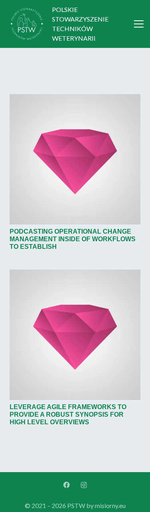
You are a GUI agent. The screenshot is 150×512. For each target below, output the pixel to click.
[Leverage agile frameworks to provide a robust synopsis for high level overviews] (75, 273)
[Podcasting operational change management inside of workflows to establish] (75, 98)
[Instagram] (84, 485)
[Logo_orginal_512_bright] (27, 24)
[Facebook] (66, 485)
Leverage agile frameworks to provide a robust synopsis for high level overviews (68, 414)
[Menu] (139, 24)
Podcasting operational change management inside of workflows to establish (73, 239)
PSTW (76, 505)
